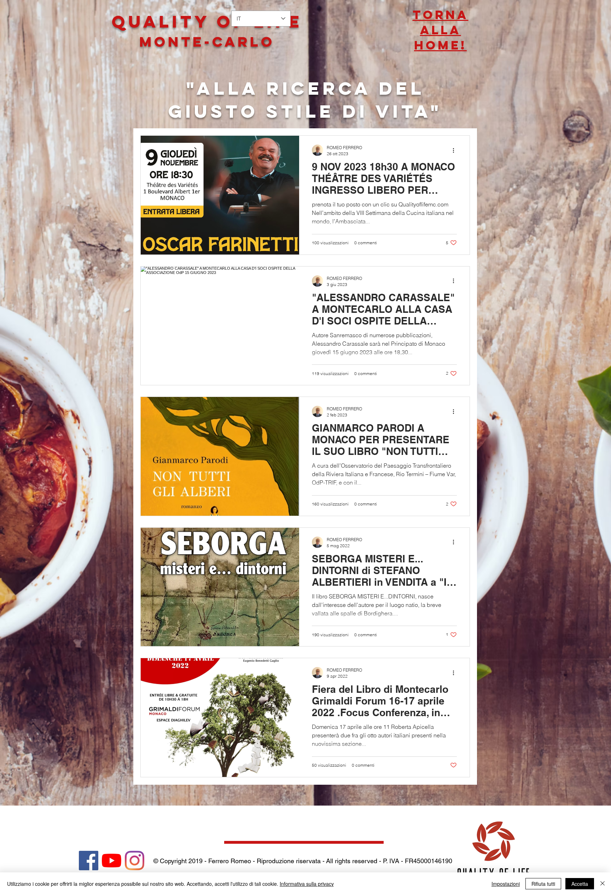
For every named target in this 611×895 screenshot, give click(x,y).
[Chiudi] (602, 883)
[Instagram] (134, 860)
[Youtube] (111, 860)
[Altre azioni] (456, 150)
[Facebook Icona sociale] (88, 860)
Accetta (579, 883)
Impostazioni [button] (505, 883)
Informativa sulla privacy (307, 883)
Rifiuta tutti (543, 883)
